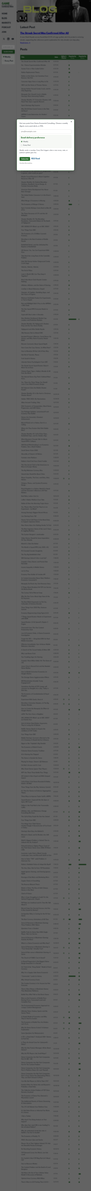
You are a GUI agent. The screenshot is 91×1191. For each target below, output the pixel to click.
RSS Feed (35, 159)
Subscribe (24, 159)
